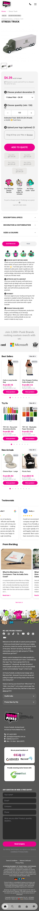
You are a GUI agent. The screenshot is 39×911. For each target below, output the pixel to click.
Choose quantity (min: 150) (19, 105)
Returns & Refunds (25, 860)
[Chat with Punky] (33, 906)
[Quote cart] (26, 906)
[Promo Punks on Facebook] (5, 634)
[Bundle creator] (19, 906)
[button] (19, 83)
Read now (6, 595)
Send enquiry (19, 844)
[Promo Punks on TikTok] (14, 634)
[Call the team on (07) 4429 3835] (30, 4)
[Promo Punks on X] (18, 634)
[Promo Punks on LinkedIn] (34, 634)
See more (19, 602)
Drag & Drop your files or (19, 135)
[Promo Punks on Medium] (5, 637)
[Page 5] (21, 397)
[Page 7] (26, 397)
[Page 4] (18, 397)
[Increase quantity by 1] (31, 113)
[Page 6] (23, 397)
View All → (32, 356)
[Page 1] (10, 397)
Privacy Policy (23, 851)
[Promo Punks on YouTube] (23, 634)
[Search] (12, 906)
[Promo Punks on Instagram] (9, 634)
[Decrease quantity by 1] (7, 113)
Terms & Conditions (11, 860)
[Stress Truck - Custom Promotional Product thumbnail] (4, 66)
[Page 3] (15, 397)
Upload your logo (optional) (20, 127)
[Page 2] (13, 397)
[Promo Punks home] (7, 4)
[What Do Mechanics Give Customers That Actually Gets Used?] (16, 559)
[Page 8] (29, 397)
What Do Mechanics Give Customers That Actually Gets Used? (15, 574)
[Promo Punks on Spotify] (29, 634)
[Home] (5, 906)
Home (3, 11)
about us (5, 691)
